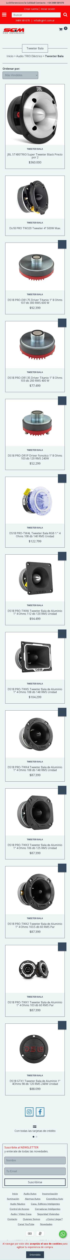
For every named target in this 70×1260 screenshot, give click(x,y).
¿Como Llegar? (54, 1219)
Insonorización (50, 1193)
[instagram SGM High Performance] (29, 1111)
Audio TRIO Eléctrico (29, 56)
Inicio (10, 56)
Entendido (35, 1254)
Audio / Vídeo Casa (21, 1214)
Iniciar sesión (48, 9)
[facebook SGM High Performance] (40, 1111)
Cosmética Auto (54, 1198)
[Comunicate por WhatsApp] (63, 1234)
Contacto (12, 1219)
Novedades (46, 1224)
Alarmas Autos (32, 1198)
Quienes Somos (31, 1219)
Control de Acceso (19, 1209)
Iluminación (13, 1198)
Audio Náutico (17, 1204)
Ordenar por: (11, 69)
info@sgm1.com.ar (44, 20)
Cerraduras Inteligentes (47, 1209)
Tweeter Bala (35, 149)
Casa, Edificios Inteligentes (45, 1204)
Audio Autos (30, 1193)
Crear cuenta (31, 9)
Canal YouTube (26, 1224)
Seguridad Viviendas (48, 1214)
